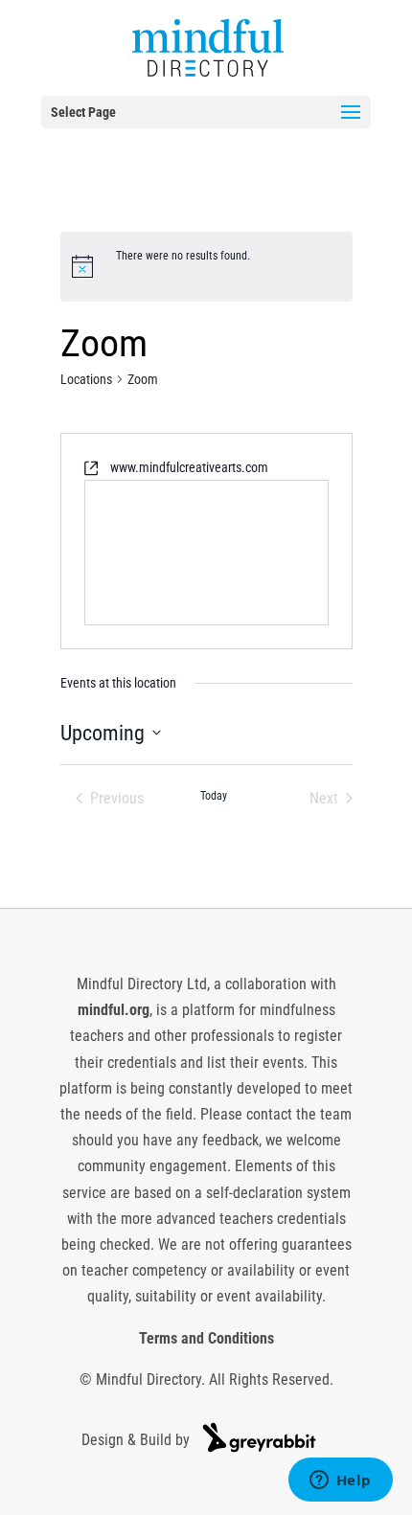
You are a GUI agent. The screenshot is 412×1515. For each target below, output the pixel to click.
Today (213, 796)
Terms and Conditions (206, 1338)
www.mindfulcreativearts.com (189, 467)
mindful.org (113, 1010)
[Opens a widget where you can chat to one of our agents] (340, 1481)
